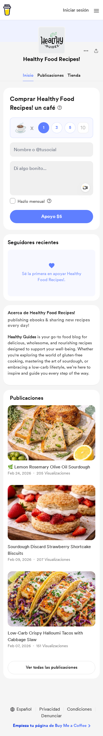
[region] (51, 159)
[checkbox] (27, 201)
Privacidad (49, 709)
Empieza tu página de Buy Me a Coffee (50, 725)
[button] (96, 10)
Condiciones (79, 709)
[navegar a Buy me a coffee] (7, 9)
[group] (51, 443)
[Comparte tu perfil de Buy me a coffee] (96, 50)
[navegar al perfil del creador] (51, 40)
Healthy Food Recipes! (51, 59)
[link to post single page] (51, 441)
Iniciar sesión (76, 10)
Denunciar (51, 715)
